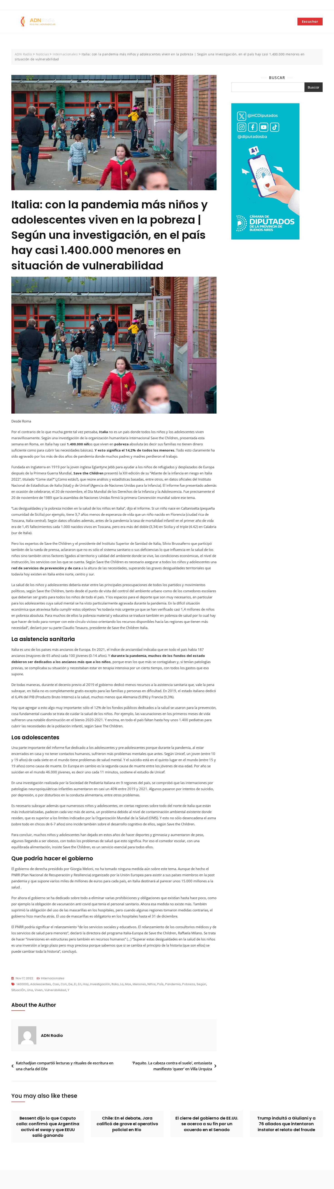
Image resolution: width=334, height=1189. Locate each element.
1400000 (23, 984)
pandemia (173, 984)
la (121, 984)
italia (115, 984)
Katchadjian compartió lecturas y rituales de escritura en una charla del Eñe (64, 1066)
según (201, 984)
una (30, 990)
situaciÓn (18, 990)
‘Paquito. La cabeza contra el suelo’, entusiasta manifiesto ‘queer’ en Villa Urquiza (172, 1066)
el (75, 984)
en (79, 984)
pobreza (188, 984)
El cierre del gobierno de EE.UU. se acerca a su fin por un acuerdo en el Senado (206, 1123)
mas (128, 984)
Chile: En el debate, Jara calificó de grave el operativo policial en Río (127, 1123)
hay (86, 984)
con (64, 984)
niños (151, 984)
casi (55, 984)
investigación (100, 984)
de (70, 984)
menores (139, 984)
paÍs (160, 984)
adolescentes (40, 984)
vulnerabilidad (55, 990)
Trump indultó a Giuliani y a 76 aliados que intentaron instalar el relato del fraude (286, 1123)
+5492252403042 (26, 5)
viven (39, 990)
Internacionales (52, 978)
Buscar (277, 77)
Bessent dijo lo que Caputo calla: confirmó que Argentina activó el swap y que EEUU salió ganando (47, 1126)
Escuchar (310, 21)
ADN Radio (52, 1035)
